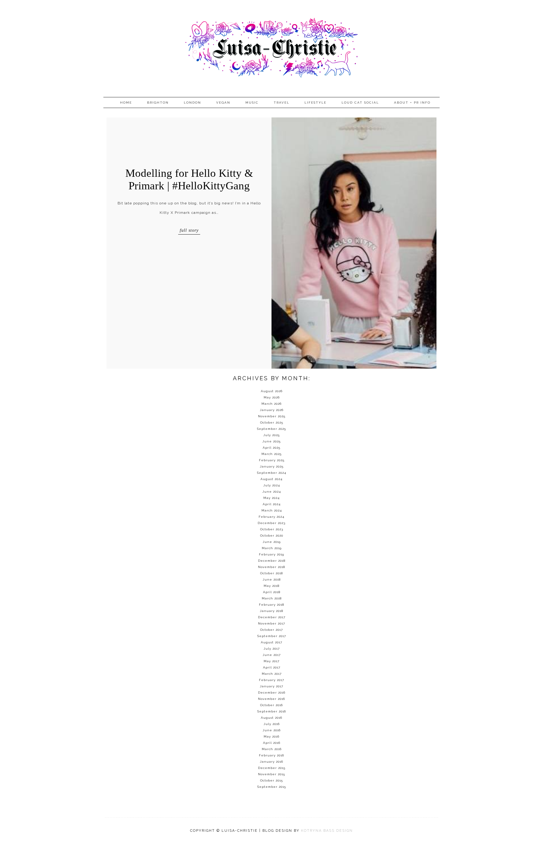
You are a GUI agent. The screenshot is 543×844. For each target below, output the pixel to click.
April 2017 (271, 667)
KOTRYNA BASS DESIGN (327, 831)
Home (126, 102)
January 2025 (271, 466)
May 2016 (271, 736)
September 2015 (271, 786)
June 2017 (272, 655)
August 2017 (271, 642)
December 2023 (271, 523)
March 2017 (272, 673)
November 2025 (271, 416)
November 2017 (271, 623)
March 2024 (271, 510)
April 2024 (272, 504)
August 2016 (271, 717)
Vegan (223, 102)
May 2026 (272, 397)
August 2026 (271, 391)
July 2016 (272, 724)
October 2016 (271, 705)
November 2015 (271, 774)
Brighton (158, 102)
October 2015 (271, 780)
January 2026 (271, 410)
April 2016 (271, 742)
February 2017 (271, 680)
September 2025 (271, 428)
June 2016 (272, 730)
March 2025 (271, 454)
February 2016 (271, 755)
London (192, 102)
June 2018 (272, 579)
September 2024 (271, 472)
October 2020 (271, 535)
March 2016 (272, 749)
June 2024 (271, 491)
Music (252, 102)
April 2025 (271, 447)
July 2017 (272, 648)
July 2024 (271, 485)
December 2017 (271, 617)
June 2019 (272, 542)
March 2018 (272, 598)
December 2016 (271, 692)
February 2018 (271, 604)
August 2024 (271, 479)
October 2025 (271, 422)
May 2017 (271, 661)
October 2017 (271, 629)
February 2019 (271, 554)
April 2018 (271, 592)
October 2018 (271, 573)
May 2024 (271, 498)
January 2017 (271, 686)
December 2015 (271, 768)
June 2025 (271, 441)
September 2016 (271, 711)
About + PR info (412, 102)
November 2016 (271, 699)
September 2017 (271, 636)
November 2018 (271, 567)
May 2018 (271, 585)
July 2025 (271, 435)
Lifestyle (315, 102)
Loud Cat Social (360, 102)
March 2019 (272, 548)
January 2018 (271, 611)
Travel (281, 102)
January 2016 (271, 761)
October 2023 (271, 529)
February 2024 (271, 516)
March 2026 (271, 403)
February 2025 (271, 460)
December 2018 (271, 560)
